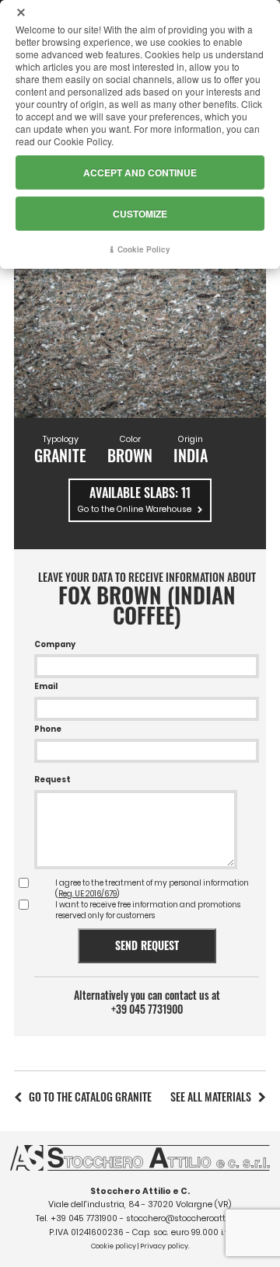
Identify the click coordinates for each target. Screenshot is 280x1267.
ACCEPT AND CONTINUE (140, 172)
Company (54, 644)
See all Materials (210, 1096)
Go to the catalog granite (90, 1096)
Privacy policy (164, 1246)
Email (46, 686)
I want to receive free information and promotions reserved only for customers (147, 910)
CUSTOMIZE (140, 214)
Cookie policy (113, 1246)
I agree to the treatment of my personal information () (152, 888)
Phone (47, 729)
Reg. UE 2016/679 (87, 894)
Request (52, 779)
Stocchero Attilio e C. (140, 1191)
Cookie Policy (143, 249)
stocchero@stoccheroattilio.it (185, 1218)
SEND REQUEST (147, 945)
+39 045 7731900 (147, 1009)
